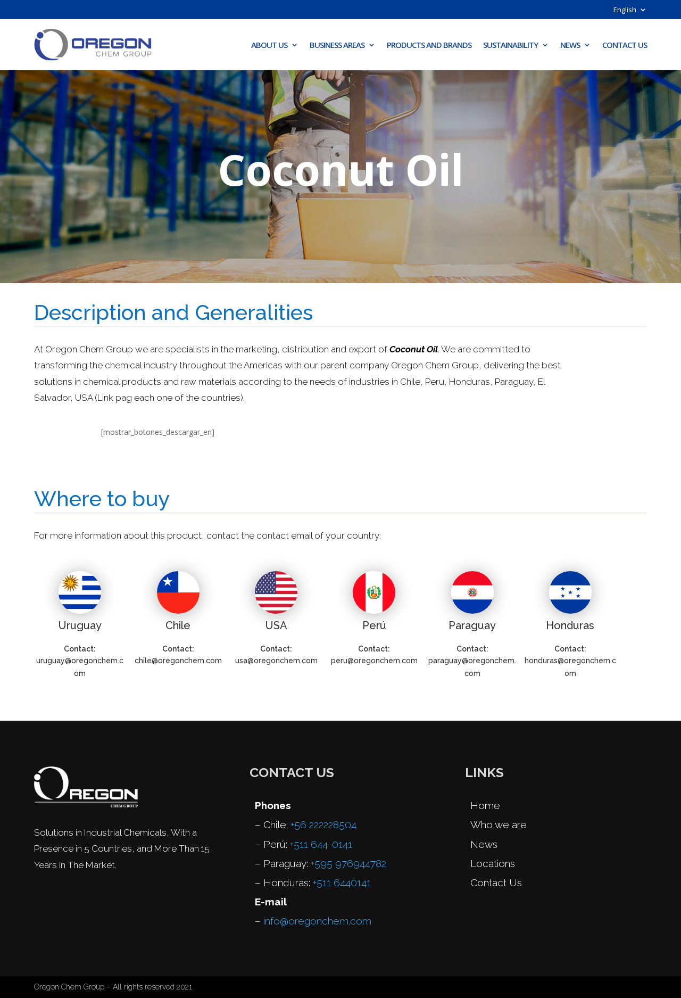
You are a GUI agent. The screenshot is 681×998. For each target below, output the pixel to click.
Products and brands (429, 44)
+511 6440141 (342, 882)
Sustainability (510, 44)
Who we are (498, 824)
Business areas (337, 44)
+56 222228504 (323, 824)
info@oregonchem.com (317, 921)
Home (485, 805)
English (624, 10)
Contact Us (624, 44)
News (570, 44)
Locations (492, 863)
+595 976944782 (348, 863)
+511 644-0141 (321, 844)
